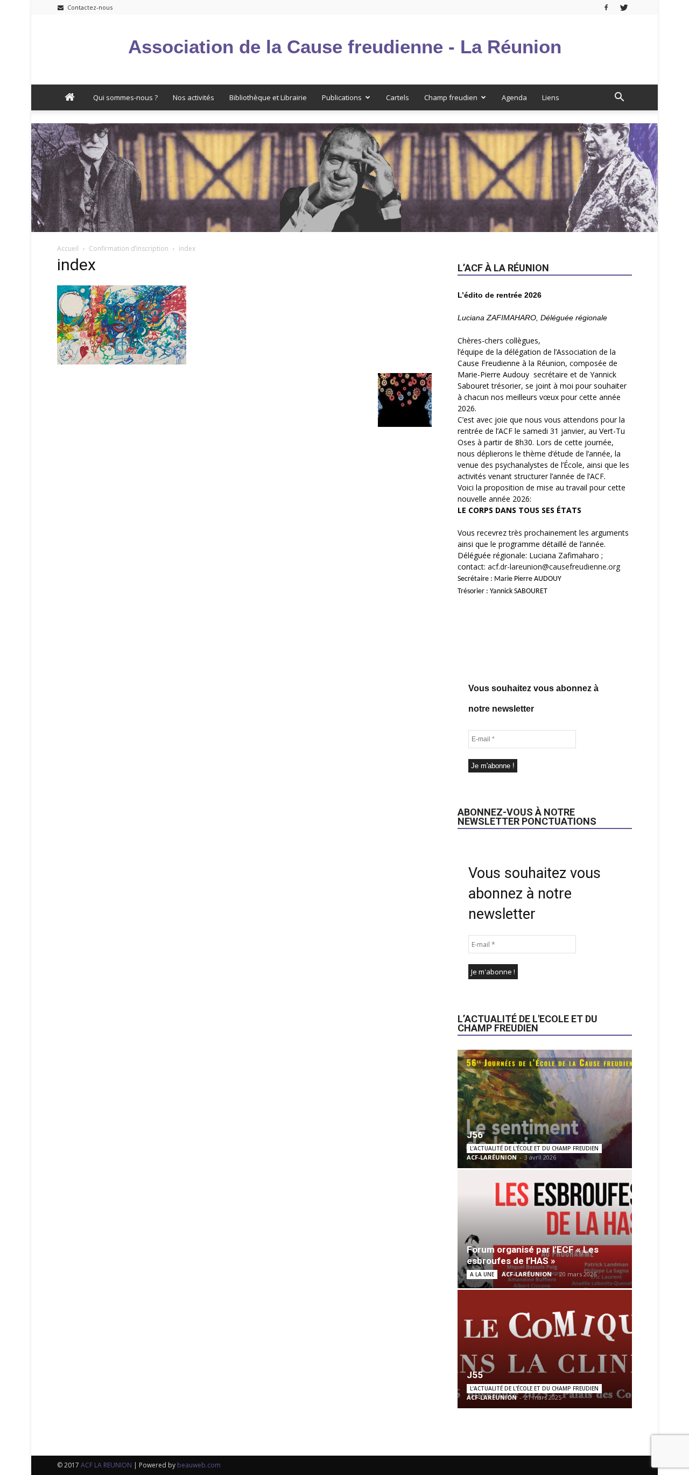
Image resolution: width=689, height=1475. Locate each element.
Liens (550, 97)
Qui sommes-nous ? (125, 97)
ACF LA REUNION (106, 1465)
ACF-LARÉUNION (492, 1157)
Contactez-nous (89, 7)
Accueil (68, 248)
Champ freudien (450, 97)
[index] (121, 361)
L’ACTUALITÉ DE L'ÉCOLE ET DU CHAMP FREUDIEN (534, 1148)
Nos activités (193, 97)
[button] (619, 97)
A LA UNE (482, 1274)
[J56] (545, 1109)
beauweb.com (199, 1465)
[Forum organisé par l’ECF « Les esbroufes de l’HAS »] (545, 1229)
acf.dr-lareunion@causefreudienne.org (554, 566)
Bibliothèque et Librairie (268, 97)
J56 (475, 1134)
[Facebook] (606, 7)
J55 (475, 1374)
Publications (342, 97)
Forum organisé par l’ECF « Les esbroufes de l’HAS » (533, 1255)
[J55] (545, 1349)
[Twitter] (624, 7)
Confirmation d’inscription (128, 248)
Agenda (514, 97)
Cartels (397, 97)
